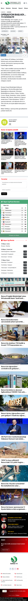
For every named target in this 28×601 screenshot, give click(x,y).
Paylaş (4, 55)
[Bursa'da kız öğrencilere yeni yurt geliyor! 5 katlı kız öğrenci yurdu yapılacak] (14, 403)
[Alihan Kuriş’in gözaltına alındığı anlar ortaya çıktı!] (21, 165)
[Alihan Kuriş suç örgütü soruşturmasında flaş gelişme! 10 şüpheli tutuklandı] (7, 151)
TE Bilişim (17, 595)
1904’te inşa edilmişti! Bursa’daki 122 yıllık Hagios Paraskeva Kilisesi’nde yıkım (12, 461)
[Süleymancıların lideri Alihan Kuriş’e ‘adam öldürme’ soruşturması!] (21, 151)
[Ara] (26, 3)
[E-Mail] (10, 124)
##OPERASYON (5, 31)
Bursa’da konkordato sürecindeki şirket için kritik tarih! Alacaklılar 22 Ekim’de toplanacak (12, 321)
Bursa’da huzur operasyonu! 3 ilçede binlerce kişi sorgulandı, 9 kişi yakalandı (14, 508)
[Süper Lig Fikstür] (26, 240)
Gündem (8, 8)
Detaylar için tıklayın (14, 235)
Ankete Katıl (5, 549)
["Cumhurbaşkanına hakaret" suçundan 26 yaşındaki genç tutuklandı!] (7, 135)
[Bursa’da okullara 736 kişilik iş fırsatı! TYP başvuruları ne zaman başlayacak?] (14, 333)
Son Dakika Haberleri (6, 585)
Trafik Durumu (19, 576)
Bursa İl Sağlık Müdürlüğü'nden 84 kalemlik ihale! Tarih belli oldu (13, 297)
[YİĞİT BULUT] (4, 532)
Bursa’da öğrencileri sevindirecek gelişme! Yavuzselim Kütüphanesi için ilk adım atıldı (13, 368)
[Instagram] (15, 569)
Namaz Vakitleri (6, 576)
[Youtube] (18, 569)
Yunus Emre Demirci (13, 524)
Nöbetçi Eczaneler (7, 573)
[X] (13, 569)
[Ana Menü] (1, 3)
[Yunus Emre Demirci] (4, 526)
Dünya (26, 8)
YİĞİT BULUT (11, 531)
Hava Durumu (19, 573)
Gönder (4, 193)
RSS (5, 591)
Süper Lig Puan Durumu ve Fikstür (7, 581)
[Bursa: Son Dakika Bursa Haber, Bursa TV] (13, 3)
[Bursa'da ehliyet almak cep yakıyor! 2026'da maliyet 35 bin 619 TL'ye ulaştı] (7, 165)
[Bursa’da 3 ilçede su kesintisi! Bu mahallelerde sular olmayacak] (14, 473)
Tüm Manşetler (19, 580)
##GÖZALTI (13, 31)
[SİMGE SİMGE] (4, 122)
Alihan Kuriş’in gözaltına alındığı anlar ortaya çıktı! (21, 171)
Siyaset (20, 8)
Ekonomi (14, 8)
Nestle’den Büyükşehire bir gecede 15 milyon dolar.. (17, 520)
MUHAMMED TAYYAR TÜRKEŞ (15, 517)
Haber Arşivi (19, 585)
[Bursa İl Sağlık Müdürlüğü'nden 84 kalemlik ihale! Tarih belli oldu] (14, 286)
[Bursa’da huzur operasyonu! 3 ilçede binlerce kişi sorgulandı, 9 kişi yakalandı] (14, 497)
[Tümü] (26, 514)
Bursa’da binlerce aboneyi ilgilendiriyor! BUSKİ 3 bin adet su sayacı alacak (13, 391)
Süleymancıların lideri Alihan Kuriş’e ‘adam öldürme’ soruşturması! (20, 157)
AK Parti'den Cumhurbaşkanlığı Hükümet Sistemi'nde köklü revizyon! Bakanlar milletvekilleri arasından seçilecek (13, 438)
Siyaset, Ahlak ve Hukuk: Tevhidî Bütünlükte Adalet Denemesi (16, 527)
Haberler (3, 12)
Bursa (2, 8)
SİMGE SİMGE (12, 121)
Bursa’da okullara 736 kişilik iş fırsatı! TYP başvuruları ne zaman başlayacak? (13, 344)
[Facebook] (10, 569)
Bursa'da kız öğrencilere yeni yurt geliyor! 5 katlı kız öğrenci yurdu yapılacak (13, 415)
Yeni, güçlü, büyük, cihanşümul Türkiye (17, 533)
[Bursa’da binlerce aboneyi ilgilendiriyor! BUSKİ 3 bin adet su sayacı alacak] (14, 379)
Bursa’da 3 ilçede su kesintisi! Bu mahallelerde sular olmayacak (13, 485)
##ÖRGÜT (20, 31)
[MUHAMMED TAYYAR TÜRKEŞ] (4, 519)
